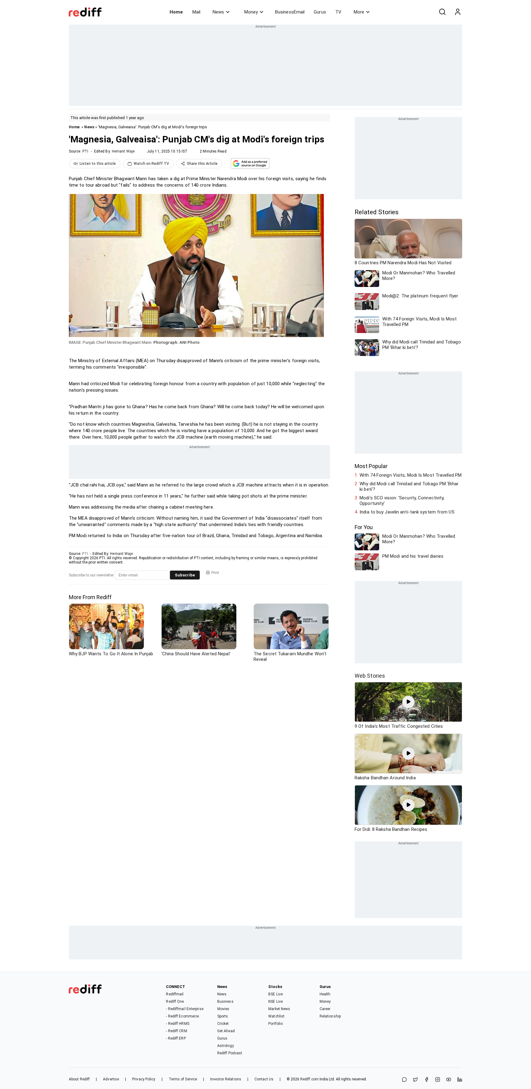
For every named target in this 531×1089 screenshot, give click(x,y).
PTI (85, 151)
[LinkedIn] (459, 1080)
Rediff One (175, 1001)
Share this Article (202, 163)
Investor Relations (225, 1079)
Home (176, 12)
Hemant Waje (123, 151)
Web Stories (370, 675)
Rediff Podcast (229, 1053)
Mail (196, 12)
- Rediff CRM (176, 1031)
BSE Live (275, 994)
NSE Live (275, 1001)
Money (251, 12)
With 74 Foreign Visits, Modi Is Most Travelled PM (411, 475)
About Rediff (79, 1079)
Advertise (111, 1079)
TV (338, 12)
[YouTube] (448, 1080)
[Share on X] (415, 1080)
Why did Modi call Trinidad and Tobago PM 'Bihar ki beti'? (409, 486)
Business (225, 1001)
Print (215, 573)
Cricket (223, 1023)
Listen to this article (98, 163)
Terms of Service (183, 1079)
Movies (223, 1009)
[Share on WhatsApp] (404, 1080)
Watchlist (276, 1016)
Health (325, 994)
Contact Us (263, 1079)
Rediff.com (309, 1079)
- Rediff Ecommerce (182, 1016)
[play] (408, 702)
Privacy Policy (143, 1079)
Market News (279, 1009)
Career (325, 1009)
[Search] (442, 12)
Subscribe (185, 575)
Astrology (225, 1046)
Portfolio (275, 1023)
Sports (222, 1016)
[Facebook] (426, 1080)
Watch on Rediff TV (151, 163)
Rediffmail (174, 994)
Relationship (330, 1016)
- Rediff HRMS (177, 1023)
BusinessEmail (290, 12)
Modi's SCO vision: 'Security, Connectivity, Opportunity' (402, 500)
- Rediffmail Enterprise (184, 1009)
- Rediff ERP (176, 1038)
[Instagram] (437, 1080)
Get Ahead (226, 1031)
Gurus (320, 12)
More (359, 12)
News (218, 12)
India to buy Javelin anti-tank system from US (407, 512)
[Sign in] (457, 12)
